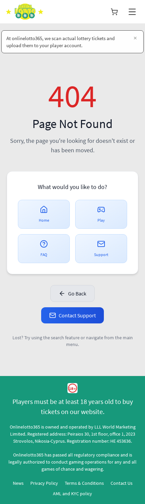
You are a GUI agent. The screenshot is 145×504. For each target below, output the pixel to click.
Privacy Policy (44, 483)
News (18, 483)
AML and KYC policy (72, 494)
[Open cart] (114, 11)
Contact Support (77, 315)
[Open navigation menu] (132, 11)
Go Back (77, 293)
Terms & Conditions (84, 483)
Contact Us (122, 483)
